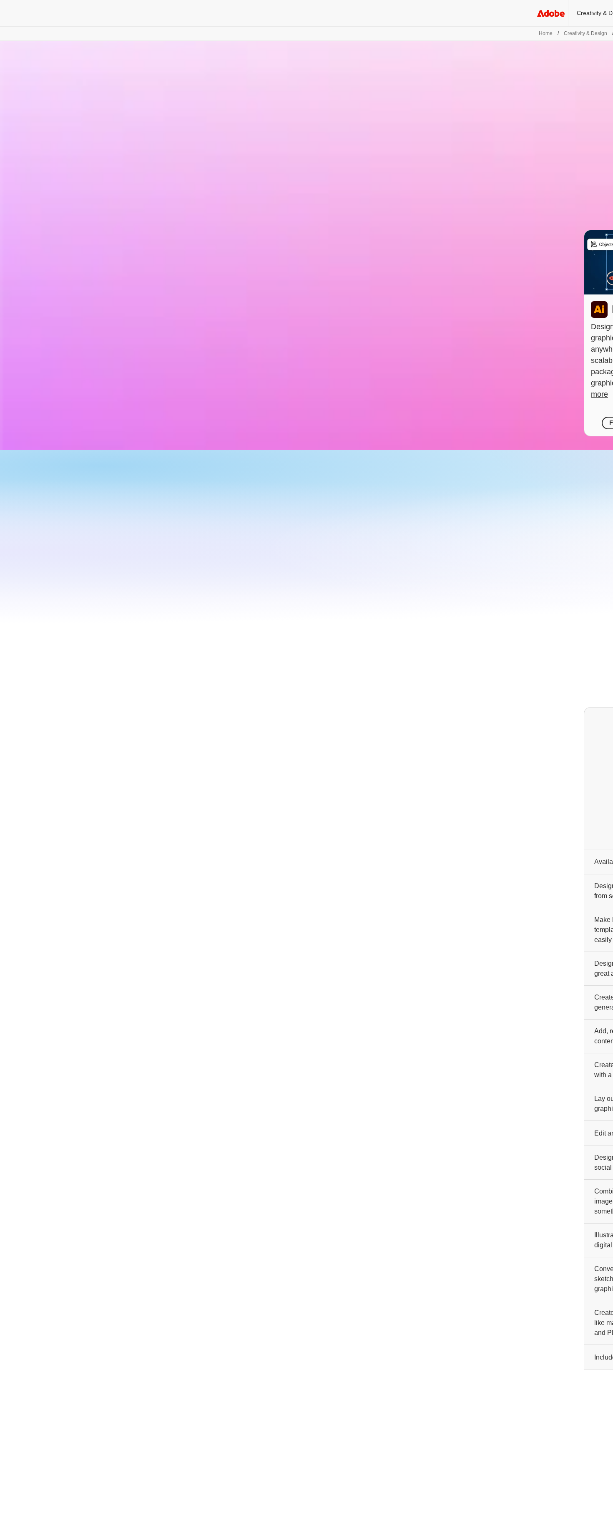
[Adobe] (551, 13)
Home (546, 33)
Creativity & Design (585, 33)
